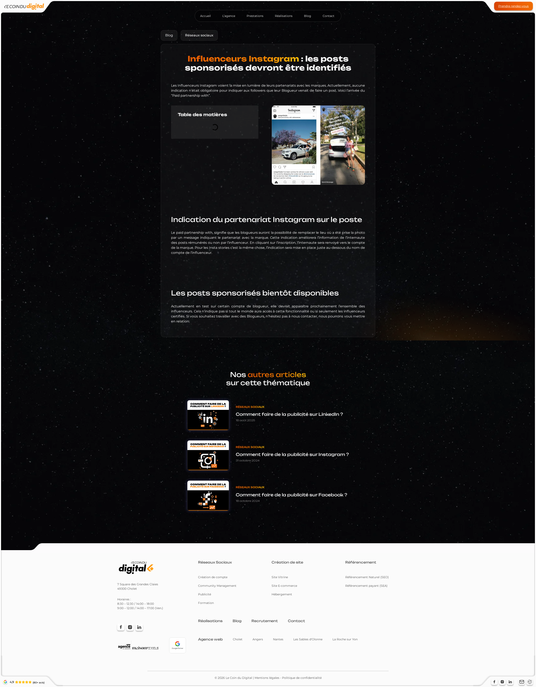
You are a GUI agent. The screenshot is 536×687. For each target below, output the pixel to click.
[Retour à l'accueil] (24, 7)
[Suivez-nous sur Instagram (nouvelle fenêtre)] (502, 681)
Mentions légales (267, 678)
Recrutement (264, 621)
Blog (307, 16)
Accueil (205, 16)
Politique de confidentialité (302, 678)
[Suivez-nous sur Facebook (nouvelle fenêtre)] (494, 681)
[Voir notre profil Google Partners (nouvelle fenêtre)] (177, 645)
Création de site (287, 562)
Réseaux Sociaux (215, 562)
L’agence (228, 16)
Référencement (360, 562)
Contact (328, 16)
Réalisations (283, 16)
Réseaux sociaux (199, 35)
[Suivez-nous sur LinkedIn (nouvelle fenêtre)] (510, 681)
